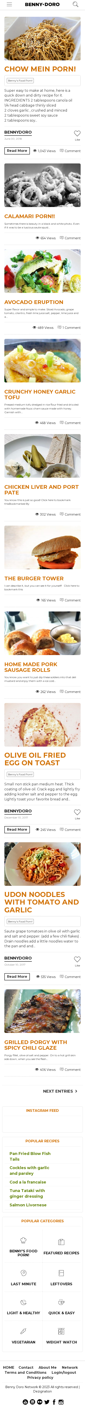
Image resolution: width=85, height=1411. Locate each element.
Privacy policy (40, 1377)
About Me (48, 1367)
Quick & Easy (61, 1313)
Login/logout (64, 1372)
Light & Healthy (23, 1313)
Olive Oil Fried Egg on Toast (35, 759)
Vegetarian (23, 1342)
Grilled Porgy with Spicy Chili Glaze (35, 1045)
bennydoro (18, 132)
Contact (26, 1367)
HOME (8, 1367)
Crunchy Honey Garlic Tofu (39, 395)
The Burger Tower (34, 578)
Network (70, 1367)
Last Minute (23, 1284)
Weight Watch (61, 1342)
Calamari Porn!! (29, 216)
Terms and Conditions (25, 1372)
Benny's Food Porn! (20, 80)
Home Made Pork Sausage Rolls (30, 667)
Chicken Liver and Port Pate (41, 490)
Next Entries (58, 1091)
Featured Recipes (61, 1253)
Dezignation (42, 1391)
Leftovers (61, 1284)
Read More (17, 151)
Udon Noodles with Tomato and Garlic (41, 902)
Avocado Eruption (33, 302)
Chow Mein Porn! (40, 69)
